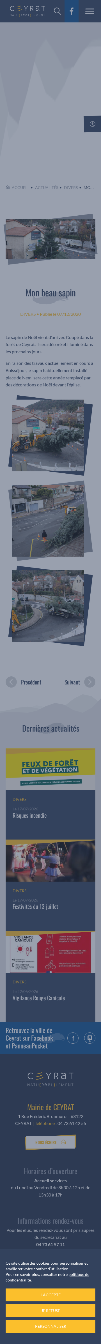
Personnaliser (50, 1326)
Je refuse (50, 1310)
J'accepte (51, 1294)
